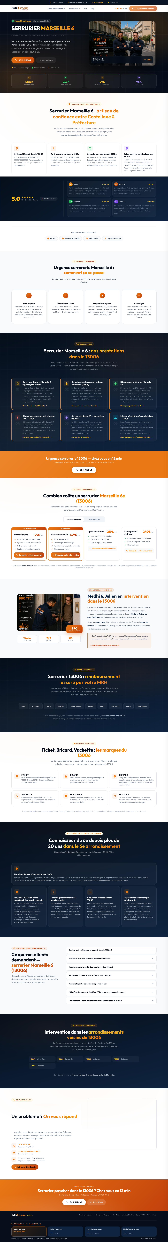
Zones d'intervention (55, 8)
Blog (92, 8)
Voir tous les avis (50, 199)
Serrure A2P (140, 1215)
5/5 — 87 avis (98, 1202)
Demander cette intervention (30, 555)
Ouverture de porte (86, 1215)
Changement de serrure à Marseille (84, 406)
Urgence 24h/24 (127, 1215)
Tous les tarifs (94, 519)
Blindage (116, 1215)
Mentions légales (146, 1239)
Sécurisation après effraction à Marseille (135, 437)
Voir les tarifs (47, 60)
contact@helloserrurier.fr (29, 1151)
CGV (155, 1239)
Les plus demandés (74, 519)
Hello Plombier (56, 1231)
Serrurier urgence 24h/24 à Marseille (36, 437)
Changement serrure (103, 1215)
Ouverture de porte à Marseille (34, 406)
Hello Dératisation (131, 1231)
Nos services (73, 8)
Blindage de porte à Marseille (131, 406)
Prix (85, 8)
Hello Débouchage (94, 1231)
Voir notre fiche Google (26, 1167)
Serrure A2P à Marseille (80, 437)
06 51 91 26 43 (98, 2)
